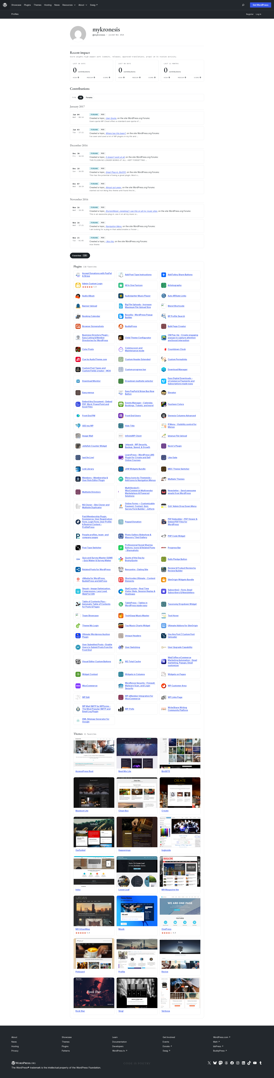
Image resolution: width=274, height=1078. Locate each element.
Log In (258, 14)
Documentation (119, 1042)
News (14, 1042)
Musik (121, 929)
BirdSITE (166, 771)
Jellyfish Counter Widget (94, 446)
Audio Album (88, 296)
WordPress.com (221, 1037)
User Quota (111, 118)
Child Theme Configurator (138, 337)
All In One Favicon (134, 285)
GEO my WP (87, 425)
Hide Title (130, 425)
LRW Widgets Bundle (135, 469)
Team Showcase (90, 615)
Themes (65, 1042)
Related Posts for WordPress (96, 569)
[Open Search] (243, 5)
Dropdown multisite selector (139, 381)
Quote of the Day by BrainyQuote (134, 559)
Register (250, 14)
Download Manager (178, 369)
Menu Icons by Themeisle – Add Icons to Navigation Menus (140, 479)
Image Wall (87, 436)
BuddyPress (131, 326)
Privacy (14, 1051)
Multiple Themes (176, 479)
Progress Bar (174, 547)
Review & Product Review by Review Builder (182, 569)
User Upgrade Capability (180, 647)
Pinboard (80, 971)
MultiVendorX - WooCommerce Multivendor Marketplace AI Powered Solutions (139, 492)
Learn (115, 1037)
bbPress (218, 1046)
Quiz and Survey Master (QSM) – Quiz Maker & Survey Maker (97, 559)
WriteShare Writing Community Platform (178, 708)
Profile (121, 971)
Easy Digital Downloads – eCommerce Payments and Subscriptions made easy (181, 381)
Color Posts (88, 349)
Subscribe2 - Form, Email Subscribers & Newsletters (181, 591)
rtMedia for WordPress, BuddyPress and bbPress (94, 579)
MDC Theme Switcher (178, 469)
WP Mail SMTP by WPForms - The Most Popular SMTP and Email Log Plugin (96, 709)
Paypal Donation (133, 521)
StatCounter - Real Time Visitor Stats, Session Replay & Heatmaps (140, 591)
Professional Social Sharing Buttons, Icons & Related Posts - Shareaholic (140, 548)
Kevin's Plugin (175, 446)
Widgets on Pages (177, 674)
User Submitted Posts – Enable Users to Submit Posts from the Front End (97, 647)
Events (166, 1042)
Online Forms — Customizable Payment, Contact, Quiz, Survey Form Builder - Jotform (140, 506)
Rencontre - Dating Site (136, 569)
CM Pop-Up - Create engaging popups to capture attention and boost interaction (183, 338)
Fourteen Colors (176, 404)
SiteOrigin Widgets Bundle (181, 579)
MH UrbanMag (82, 929)
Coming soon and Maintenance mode (134, 349)
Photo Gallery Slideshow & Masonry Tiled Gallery (138, 536)
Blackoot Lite (81, 810)
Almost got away (113, 187)
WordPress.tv (119, 1051)
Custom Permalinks (177, 359)
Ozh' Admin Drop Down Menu (182, 506)
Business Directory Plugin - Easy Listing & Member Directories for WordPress (95, 338)
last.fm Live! (88, 457)
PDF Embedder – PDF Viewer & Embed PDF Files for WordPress (182, 522)
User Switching (132, 647)
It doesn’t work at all (115, 157)
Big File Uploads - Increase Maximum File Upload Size (138, 305)
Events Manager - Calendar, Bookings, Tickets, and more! (139, 404)
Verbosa (166, 1011)
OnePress (166, 929)
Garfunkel (80, 850)
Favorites (79, 255)
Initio (77, 889)
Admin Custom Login (92, 283)
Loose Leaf (123, 889)
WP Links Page (175, 697)
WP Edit (86, 697)
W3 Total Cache (133, 661)
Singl (120, 1011)
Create (165, 810)
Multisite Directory (91, 492)
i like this (110, 241)
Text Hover (173, 615)
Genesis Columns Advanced (182, 415)
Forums (89, 97)
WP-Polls (129, 709)
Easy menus (88, 392)
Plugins (65, 1046)
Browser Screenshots (93, 326)
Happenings (124, 850)
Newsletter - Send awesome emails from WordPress (182, 491)
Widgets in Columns (135, 674)
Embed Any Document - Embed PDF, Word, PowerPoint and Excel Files (97, 404)
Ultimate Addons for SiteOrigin (183, 625)
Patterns (66, 1051)
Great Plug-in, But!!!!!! (116, 172)
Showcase (67, 1037)
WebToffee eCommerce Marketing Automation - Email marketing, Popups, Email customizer (182, 661)
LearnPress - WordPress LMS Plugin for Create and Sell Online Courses (139, 457)
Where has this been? (116, 133)
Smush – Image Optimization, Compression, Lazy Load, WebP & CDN (96, 591)
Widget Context (90, 674)
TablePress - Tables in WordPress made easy (136, 604)
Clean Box (123, 810)
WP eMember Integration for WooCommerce (139, 697)
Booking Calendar (91, 316)
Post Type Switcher (91, 547)
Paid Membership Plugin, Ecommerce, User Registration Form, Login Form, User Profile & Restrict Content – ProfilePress (97, 521)
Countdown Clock (177, 349)
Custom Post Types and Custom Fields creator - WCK (96, 369)
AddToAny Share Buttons (180, 274)
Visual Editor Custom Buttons (96, 661)
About (14, 1037)
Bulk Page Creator (177, 326)
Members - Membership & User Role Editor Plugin (95, 479)
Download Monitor (91, 381)
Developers (117, 1046)
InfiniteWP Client (133, 436)
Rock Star (80, 1011)
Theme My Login (90, 625)
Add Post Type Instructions (138, 274)
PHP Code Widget (176, 536)
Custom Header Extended (137, 359)
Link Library (88, 469)
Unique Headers (133, 635)
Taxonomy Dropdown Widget (182, 604)
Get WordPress (260, 5)
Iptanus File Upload (177, 436)
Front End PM (88, 415)
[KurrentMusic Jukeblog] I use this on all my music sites (131, 211)
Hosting (15, 1046)
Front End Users (133, 415)
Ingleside (166, 850)
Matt (216, 1042)
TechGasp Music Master (137, 615)
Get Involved (169, 1037)
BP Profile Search (176, 316)
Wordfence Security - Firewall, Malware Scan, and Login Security (140, 686)
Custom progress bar (135, 369)
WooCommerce (89, 685)
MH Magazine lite (170, 889)
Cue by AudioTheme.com (94, 359)
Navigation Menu (113, 226)
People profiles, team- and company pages (95, 536)
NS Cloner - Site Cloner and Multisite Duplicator (95, 506)
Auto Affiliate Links (177, 296)
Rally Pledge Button (177, 559)
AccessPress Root (84, 771)
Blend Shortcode (176, 306)
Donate (167, 1046)
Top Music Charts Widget (137, 625)
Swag (166, 1051)
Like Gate (172, 457)
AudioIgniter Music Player (138, 296)
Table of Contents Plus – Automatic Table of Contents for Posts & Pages (96, 604)
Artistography (175, 285)
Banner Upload (89, 306)
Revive (165, 971)
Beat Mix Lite (124, 771)
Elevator (172, 392)
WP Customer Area (177, 685)
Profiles (15, 14)
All (80, 97)
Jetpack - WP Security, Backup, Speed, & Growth (137, 445)
